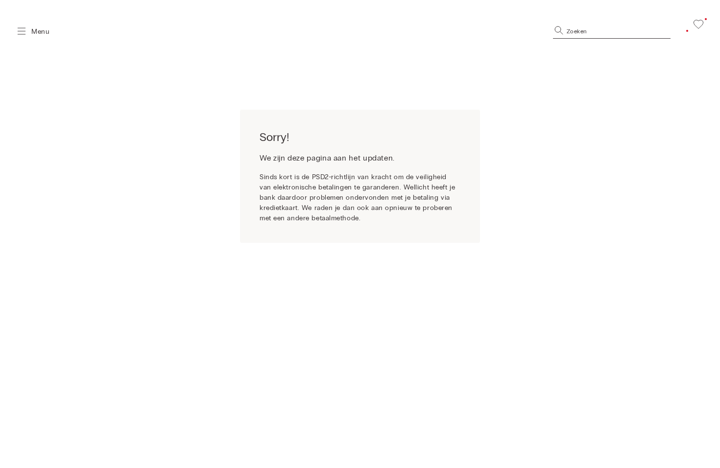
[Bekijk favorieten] (698, 24)
